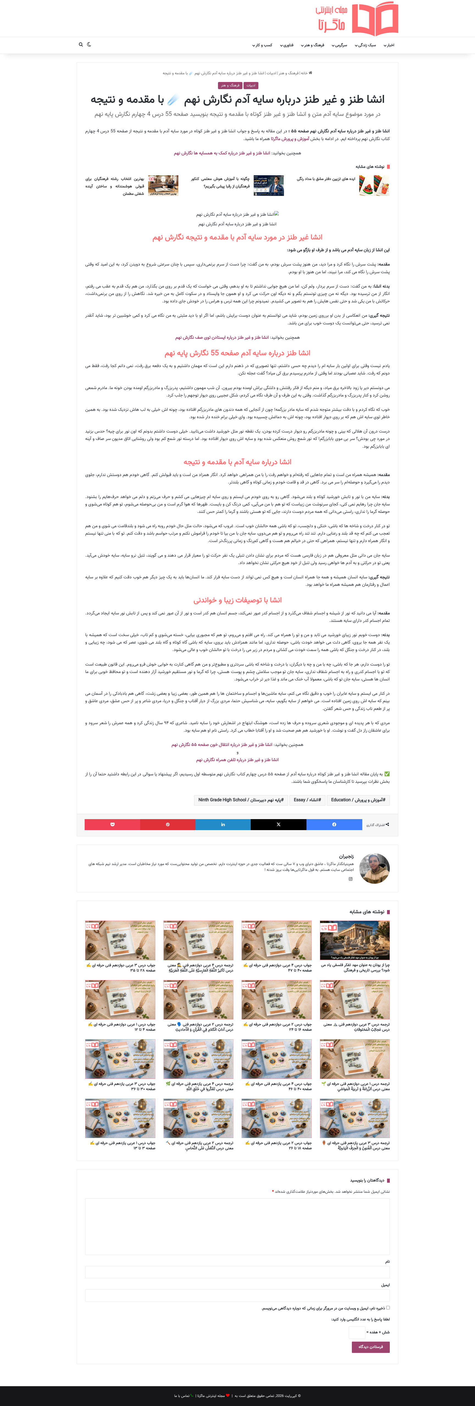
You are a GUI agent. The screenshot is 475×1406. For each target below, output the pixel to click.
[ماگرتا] (357, 18)
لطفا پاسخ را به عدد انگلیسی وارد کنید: (360, 1320)
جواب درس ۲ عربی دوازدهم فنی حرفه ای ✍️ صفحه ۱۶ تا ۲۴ (277, 1027)
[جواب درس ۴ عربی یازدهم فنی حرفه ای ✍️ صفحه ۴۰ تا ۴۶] (277, 1059)
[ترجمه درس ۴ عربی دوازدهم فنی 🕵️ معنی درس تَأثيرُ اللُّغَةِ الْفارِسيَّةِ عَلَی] (199, 940)
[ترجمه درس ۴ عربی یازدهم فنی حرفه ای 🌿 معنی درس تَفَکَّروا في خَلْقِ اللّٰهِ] (199, 1059)
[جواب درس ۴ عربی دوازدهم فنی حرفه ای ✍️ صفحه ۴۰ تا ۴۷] (277, 940)
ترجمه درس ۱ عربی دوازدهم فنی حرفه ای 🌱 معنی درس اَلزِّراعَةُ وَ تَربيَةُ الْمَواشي (355, 1086)
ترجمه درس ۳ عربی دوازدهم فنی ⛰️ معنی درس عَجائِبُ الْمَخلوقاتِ (357, 1027)
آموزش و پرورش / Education (357, 800)
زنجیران (346, 856)
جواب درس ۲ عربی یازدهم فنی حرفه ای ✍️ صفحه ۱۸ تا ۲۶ (278, 1145)
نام (387, 1262)
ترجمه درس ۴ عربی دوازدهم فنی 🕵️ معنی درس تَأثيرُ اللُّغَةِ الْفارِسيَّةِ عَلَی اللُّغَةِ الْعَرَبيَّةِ (200, 968)
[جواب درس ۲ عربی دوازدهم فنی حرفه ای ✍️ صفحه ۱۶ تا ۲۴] (277, 1000)
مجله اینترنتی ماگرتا (211, 1396)
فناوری (288, 45)
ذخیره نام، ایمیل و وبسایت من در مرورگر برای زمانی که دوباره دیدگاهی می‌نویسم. (323, 1309)
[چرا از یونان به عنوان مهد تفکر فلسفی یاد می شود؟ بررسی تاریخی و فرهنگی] (355, 940)
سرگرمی (341, 45)
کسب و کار (264, 45)
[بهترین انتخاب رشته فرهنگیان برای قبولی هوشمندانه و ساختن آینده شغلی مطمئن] (163, 185)
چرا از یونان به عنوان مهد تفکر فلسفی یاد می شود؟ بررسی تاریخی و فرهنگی (355, 967)
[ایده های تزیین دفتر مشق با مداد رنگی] (374, 185)
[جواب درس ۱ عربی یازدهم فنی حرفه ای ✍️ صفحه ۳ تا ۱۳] (120, 1118)
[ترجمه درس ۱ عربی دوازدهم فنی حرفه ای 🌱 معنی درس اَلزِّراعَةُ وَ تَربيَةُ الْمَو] (355, 1059)
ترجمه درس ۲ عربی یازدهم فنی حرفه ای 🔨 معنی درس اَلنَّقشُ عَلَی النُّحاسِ (199, 1145)
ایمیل (385, 1285)
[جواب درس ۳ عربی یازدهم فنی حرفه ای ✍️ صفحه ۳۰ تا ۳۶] (120, 1059)
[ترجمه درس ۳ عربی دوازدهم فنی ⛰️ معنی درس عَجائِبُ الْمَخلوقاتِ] (355, 1000)
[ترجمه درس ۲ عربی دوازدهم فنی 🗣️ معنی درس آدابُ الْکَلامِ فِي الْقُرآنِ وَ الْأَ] (199, 1000)
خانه (305, 73)
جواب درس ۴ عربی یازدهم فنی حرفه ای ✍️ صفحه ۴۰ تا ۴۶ (278, 1086)
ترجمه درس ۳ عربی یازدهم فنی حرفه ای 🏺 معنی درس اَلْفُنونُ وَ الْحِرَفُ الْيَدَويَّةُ (356, 1145)
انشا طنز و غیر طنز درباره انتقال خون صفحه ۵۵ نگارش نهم (222, 745)
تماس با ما (181, 1396)
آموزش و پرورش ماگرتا (290, 139)
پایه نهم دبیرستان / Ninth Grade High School (239, 800)
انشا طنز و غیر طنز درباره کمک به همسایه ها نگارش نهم (222, 153)
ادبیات (271, 73)
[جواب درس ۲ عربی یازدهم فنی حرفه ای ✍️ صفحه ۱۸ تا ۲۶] (277, 1118)
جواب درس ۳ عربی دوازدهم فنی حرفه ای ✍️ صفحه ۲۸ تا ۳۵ (120, 968)
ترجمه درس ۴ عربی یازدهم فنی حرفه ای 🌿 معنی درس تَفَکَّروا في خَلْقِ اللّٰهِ (199, 1086)
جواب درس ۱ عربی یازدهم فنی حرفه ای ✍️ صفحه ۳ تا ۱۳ (122, 1145)
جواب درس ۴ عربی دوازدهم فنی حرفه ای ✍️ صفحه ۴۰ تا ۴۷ (277, 968)
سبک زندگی (367, 45)
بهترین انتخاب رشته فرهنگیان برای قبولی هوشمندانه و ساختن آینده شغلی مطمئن (114, 186)
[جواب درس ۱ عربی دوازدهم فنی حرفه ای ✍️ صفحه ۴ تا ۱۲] (120, 1000)
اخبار (390, 45)
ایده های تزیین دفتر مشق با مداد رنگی (326, 179)
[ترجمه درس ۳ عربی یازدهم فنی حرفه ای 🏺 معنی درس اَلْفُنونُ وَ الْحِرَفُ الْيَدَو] (355, 1118)
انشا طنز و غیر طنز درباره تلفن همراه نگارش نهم (237, 760)
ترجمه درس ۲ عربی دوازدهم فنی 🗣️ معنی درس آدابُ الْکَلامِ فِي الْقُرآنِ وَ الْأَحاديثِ (200, 1027)
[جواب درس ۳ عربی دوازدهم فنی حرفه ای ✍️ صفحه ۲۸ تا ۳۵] (120, 940)
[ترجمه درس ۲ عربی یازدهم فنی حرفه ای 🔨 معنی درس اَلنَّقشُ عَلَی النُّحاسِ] (199, 1118)
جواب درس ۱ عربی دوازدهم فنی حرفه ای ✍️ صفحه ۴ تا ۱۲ (121, 1027)
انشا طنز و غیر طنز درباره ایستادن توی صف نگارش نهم (222, 337)
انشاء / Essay (306, 800)
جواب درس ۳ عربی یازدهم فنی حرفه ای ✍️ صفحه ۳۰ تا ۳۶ (121, 1086)
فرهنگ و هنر (314, 45)
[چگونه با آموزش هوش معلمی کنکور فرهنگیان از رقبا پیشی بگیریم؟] (269, 185)
